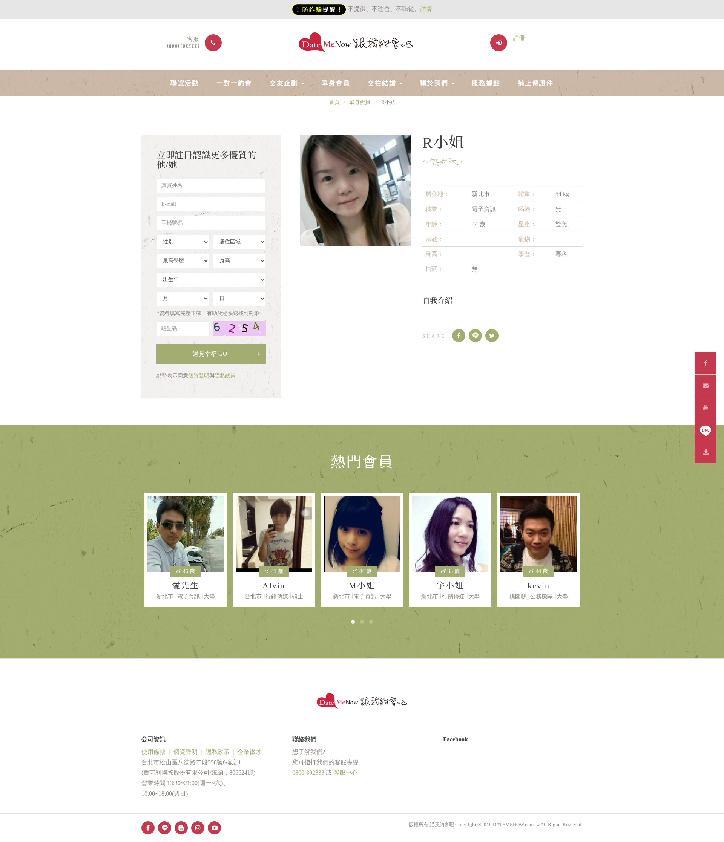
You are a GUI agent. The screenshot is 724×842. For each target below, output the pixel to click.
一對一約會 (234, 83)
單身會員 (336, 83)
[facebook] (458, 335)
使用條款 (153, 752)
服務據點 (486, 83)
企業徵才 (250, 752)
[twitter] (492, 335)
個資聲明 (198, 375)
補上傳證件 (536, 83)
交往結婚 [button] (383, 83)
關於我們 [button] (435, 83)
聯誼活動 (184, 83)
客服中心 (345, 772)
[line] (475, 335)
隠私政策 (225, 375)
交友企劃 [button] (285, 83)
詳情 (426, 9)
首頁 (334, 102)
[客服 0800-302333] (210, 42)
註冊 (519, 38)
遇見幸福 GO (210, 354)
